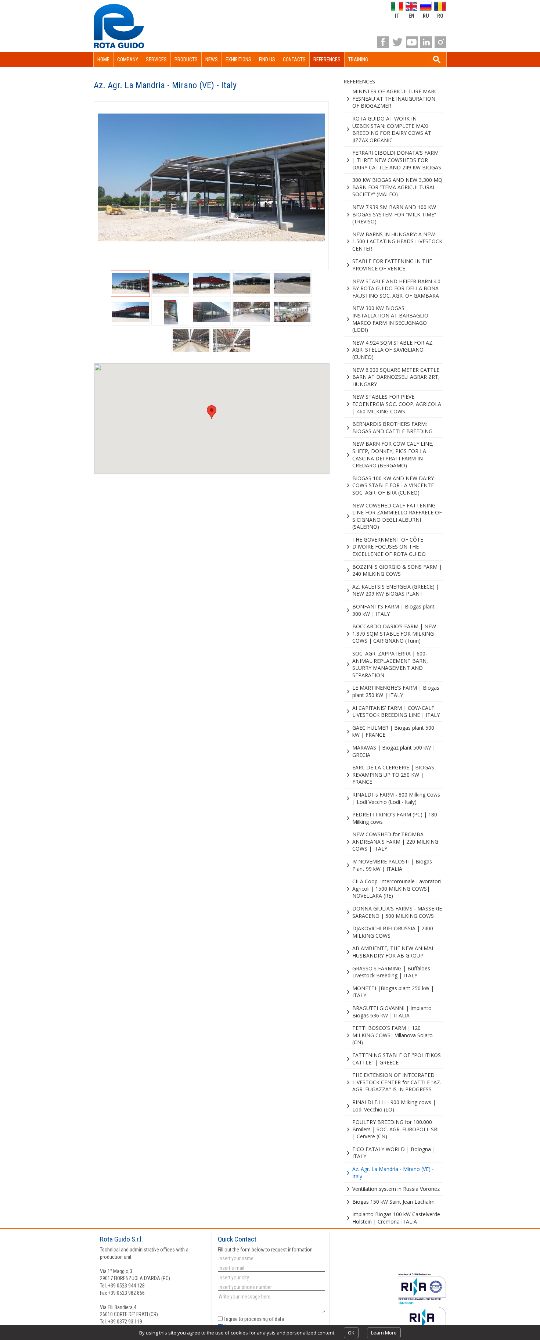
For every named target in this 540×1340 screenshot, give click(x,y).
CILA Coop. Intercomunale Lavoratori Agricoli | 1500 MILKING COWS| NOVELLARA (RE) (396, 888)
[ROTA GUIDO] (119, 26)
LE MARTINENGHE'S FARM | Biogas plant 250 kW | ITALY (395, 691)
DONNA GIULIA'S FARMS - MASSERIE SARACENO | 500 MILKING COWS (397, 912)
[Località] (271, 1277)
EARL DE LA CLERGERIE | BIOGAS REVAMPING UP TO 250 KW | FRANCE (393, 774)
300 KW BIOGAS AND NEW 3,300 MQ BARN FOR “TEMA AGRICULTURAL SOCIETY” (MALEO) (397, 187)
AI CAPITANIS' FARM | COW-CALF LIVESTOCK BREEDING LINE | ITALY (396, 711)
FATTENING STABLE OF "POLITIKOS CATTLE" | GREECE (396, 1059)
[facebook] (383, 42)
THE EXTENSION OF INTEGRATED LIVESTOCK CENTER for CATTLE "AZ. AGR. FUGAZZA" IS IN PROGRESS (396, 1082)
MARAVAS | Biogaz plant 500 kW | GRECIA (393, 751)
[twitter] (397, 42)
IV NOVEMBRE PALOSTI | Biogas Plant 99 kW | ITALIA (392, 865)
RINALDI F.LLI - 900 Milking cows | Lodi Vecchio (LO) (394, 1106)
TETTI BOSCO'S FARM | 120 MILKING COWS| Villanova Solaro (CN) (392, 1035)
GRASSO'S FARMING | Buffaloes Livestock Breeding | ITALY (391, 972)
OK (351, 1332)
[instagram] (440, 42)
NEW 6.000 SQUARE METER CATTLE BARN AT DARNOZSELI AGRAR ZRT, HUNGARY (396, 377)
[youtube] (412, 42)
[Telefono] (271, 1287)
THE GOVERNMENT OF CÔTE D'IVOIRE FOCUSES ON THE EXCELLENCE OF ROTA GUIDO (389, 546)
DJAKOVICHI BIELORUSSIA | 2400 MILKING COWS (392, 932)
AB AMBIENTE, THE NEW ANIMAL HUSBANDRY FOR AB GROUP (393, 952)
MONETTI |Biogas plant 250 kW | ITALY (393, 992)
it (397, 15)
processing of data (264, 1319)
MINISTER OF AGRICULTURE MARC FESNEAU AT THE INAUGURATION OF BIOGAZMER (395, 98)
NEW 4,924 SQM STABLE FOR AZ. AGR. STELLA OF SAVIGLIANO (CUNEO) (392, 349)
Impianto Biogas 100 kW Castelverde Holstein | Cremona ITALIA (396, 1218)
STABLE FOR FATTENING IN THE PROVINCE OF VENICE (392, 265)
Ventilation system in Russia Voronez (396, 1188)
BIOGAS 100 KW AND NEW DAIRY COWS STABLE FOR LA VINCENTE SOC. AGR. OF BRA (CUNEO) (393, 485)
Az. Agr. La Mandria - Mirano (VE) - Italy (393, 1172)
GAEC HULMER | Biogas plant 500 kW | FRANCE (393, 731)
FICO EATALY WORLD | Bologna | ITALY (393, 1153)
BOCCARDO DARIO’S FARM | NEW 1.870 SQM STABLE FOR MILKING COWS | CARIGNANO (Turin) (394, 633)
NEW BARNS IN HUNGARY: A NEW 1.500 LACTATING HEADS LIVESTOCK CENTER (397, 241)
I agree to (253, 1319)
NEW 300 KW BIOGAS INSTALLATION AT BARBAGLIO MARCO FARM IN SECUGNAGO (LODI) (390, 319)
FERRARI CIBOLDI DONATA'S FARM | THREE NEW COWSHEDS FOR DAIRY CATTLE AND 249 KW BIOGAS (396, 159)
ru (426, 15)
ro (440, 15)
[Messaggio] (271, 1304)
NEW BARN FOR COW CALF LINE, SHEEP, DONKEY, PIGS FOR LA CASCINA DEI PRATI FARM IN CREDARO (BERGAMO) (392, 454)
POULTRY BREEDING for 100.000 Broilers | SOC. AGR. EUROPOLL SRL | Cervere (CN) (396, 1129)
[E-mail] (271, 1268)
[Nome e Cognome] (271, 1258)
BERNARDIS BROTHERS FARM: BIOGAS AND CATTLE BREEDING (392, 427)
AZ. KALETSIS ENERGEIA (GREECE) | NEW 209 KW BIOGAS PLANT (395, 590)
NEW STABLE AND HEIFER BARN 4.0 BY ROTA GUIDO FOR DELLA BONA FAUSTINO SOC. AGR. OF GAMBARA (396, 288)
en (411, 15)
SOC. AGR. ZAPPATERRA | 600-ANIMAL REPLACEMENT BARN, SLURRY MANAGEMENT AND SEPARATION (390, 664)
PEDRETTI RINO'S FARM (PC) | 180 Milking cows (394, 818)
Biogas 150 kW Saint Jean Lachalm (393, 1201)
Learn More (384, 1332)
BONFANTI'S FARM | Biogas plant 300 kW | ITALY (393, 610)
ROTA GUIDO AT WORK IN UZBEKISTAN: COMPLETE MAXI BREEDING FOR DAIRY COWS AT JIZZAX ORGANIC (391, 129)
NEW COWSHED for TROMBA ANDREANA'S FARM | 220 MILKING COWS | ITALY (395, 841)
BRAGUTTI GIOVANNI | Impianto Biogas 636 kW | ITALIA (392, 1012)
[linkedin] (426, 42)
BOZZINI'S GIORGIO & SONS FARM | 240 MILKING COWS (397, 570)
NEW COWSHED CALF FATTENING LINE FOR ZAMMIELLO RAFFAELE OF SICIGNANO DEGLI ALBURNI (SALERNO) (397, 516)
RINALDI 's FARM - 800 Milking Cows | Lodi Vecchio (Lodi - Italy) (396, 798)
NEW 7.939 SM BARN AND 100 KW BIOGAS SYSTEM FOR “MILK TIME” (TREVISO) (394, 214)
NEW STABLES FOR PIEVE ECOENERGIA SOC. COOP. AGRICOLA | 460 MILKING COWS (396, 403)
